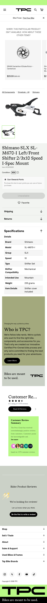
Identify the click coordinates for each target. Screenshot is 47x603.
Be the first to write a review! (23, 514)
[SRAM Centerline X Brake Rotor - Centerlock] (23, 52)
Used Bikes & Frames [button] (12, 555)
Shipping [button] (8, 211)
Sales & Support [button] (10, 548)
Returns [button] (8, 219)
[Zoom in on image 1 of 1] (23, 108)
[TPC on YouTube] (26, 574)
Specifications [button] (14, 231)
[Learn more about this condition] (17, 172)
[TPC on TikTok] (34, 574)
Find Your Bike (28, 18)
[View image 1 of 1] (8, 132)
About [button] (5, 542)
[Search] (35, 10)
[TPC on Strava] (12, 574)
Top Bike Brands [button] (10, 561)
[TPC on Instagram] (4, 574)
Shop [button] (4, 529)
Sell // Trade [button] (7, 535)
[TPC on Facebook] (19, 574)
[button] (43, 18)
